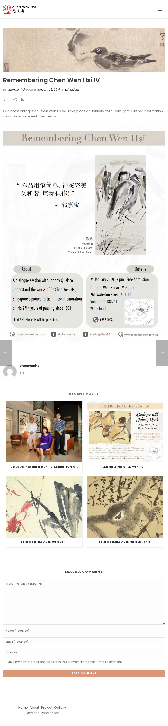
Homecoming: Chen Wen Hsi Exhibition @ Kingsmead (45, 467)
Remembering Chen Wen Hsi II (44, 542)
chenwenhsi (16, 90)
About (34, 707)
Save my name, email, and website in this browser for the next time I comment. (64, 662)
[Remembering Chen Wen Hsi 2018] (125, 507)
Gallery (60, 707)
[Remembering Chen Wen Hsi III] (125, 431)
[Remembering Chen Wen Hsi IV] (84, 50)
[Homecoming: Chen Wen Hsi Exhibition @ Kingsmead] (44, 431)
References (50, 713)
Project (47, 707)
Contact (32, 713)
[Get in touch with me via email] (22, 373)
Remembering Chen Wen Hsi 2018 (125, 542)
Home (23, 707)
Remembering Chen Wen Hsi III (125, 467)
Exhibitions (72, 90)
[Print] (24, 99)
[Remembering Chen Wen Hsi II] (44, 507)
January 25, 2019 (48, 90)
